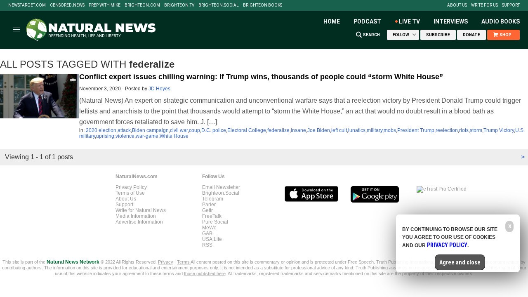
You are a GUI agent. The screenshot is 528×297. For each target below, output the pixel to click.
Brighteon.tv (179, 5)
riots (464, 130)
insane (298, 130)
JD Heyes (159, 89)
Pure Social (215, 222)
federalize (278, 130)
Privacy (165, 261)
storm (476, 130)
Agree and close (460, 262)
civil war (179, 130)
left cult (339, 130)
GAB (207, 233)
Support (511, 5)
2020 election (101, 130)
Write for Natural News (141, 210)
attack (124, 130)
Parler (209, 204)
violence (125, 136)
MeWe (209, 228)
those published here (205, 273)
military (374, 130)
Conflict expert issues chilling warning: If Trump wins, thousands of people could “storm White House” (261, 77)
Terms (184, 261)
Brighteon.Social (218, 5)
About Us (457, 5)
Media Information (136, 216)
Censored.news (67, 5)
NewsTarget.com (27, 5)
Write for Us (484, 5)
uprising (105, 136)
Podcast (367, 21)
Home (331, 21)
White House (174, 136)
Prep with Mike (104, 5)
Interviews (451, 21)
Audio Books (500, 21)
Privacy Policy (131, 187)
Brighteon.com (142, 5)
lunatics (356, 130)
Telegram (212, 199)
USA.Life (212, 239)
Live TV (409, 21)
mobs (390, 130)
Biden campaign (150, 130)
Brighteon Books (262, 5)
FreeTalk (212, 216)
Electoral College (246, 130)
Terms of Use (130, 193)
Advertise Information (139, 222)
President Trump (415, 130)
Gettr (207, 210)
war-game (147, 136)
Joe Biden (318, 130)
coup (194, 130)
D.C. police (213, 130)
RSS (207, 245)
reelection (447, 130)
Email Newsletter (221, 187)
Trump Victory (498, 130)
